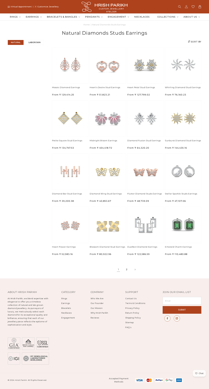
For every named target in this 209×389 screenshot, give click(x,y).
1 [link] (118, 269)
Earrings (32, 16)
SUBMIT (182, 310)
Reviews (95, 318)
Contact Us (130, 298)
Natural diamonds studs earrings (109, 25)
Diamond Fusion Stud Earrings (144, 140)
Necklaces (66, 313)
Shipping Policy (133, 318)
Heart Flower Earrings (64, 247)
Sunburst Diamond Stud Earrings (183, 140)
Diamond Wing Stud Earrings (106, 193)
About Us (190, 16)
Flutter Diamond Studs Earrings (144, 193)
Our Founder (97, 303)
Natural (16, 42)
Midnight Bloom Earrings (103, 140)
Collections (166, 16)
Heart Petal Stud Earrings (141, 87)
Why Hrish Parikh (99, 313)
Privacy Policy (132, 308)
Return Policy (132, 313)
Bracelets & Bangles (62, 16)
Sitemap (129, 322)
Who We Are (97, 298)
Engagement (117, 16)
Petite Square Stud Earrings (67, 140)
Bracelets (66, 308)
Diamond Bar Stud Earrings (67, 193)
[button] (179, 6)
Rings (14, 16)
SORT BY (195, 41)
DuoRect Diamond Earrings (142, 247)
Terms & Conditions (135, 303)
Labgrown (34, 42)
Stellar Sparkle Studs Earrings (181, 193)
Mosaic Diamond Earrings (66, 87)
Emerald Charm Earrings (178, 247)
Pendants (92, 16)
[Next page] (135, 269)
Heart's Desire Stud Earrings (105, 87)
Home (87, 25)
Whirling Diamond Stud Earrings (183, 87)
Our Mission (97, 308)
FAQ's (128, 327)
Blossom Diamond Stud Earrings (107, 247)
